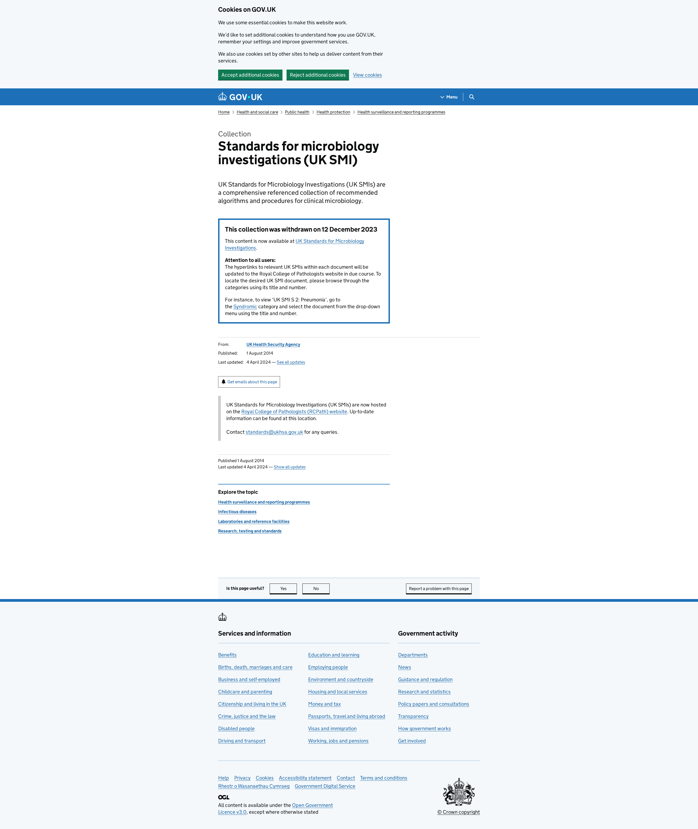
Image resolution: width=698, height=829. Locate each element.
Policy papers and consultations (433, 704)
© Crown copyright (458, 812)
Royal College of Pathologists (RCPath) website (294, 411)
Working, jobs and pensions (338, 741)
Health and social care (257, 112)
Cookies (265, 778)
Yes (288, 588)
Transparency (413, 716)
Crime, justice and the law (247, 716)
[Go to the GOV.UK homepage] (240, 97)
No (321, 588)
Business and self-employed (249, 679)
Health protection (333, 112)
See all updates (291, 362)
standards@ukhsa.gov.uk (274, 432)
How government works (424, 728)
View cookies (367, 74)
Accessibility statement (305, 778)
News (404, 667)
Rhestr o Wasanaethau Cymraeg (254, 786)
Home (224, 112)
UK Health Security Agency (273, 344)
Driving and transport (242, 741)
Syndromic (245, 306)
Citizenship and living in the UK (252, 704)
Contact (346, 778)
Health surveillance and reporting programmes (401, 112)
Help (223, 778)
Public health (297, 112)
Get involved (412, 741)
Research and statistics (424, 692)
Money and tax (324, 704)
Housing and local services (337, 692)
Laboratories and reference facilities (254, 521)
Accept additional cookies (250, 75)
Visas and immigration (332, 728)
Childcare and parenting (245, 692)
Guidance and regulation (425, 679)
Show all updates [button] (290, 466)
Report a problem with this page (439, 588)
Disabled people (236, 728)
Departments (413, 655)
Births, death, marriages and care (255, 667)
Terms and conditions (383, 778)
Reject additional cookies (318, 75)
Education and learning (333, 655)
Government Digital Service (325, 786)
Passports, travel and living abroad (346, 716)
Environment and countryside (340, 679)
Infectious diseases (237, 511)
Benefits (227, 655)
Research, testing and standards (250, 531)
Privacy (242, 778)
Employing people (328, 667)
